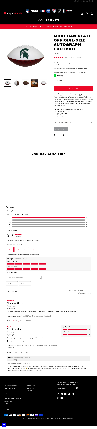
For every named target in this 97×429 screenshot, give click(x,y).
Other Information (63, 122)
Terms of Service (31, 383)
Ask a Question (61, 129)
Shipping (56, 64)
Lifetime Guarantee (9, 388)
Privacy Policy (31, 388)
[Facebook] (75, 1)
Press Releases (8, 396)
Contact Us (7, 390)
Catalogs (6, 409)
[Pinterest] (90, 1)
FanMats (6, 403)
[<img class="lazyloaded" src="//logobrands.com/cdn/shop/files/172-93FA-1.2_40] (25, 83)
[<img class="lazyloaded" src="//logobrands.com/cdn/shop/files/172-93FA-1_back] (43, 83)
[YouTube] (87, 1)
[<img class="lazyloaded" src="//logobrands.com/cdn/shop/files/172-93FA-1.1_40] (16, 83)
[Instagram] (78, 1)
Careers (6, 393)
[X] (81, 1)
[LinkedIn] (84, 1)
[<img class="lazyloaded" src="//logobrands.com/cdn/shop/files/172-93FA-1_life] (34, 83)
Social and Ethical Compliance (12, 398)
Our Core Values (8, 401)
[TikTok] (92, 1)
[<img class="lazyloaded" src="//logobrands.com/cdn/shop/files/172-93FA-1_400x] (7, 83)
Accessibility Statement (10, 385)
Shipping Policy (31, 385)
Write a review (76, 57)
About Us (6, 383)
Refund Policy (31, 390)
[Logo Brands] (13, 13)
